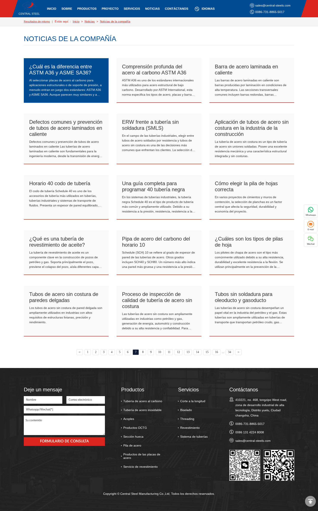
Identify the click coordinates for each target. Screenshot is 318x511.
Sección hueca (133, 436)
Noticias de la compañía (115, 21)
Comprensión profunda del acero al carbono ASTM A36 (154, 70)
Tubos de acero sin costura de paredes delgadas (63, 297)
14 (197, 352)
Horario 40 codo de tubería (59, 183)
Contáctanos (176, 8)
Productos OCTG (135, 427)
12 (178, 352)
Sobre (66, 8)
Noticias (152, 8)
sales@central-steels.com (273, 5)
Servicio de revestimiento (140, 466)
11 (169, 352)
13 (188, 352)
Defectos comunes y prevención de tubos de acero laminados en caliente (65, 128)
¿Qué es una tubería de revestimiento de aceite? (57, 242)
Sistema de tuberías (194, 436)
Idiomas (208, 8)
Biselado (186, 410)
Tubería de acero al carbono (142, 401)
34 (229, 352)
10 (159, 352)
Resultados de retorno (37, 21)
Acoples (128, 419)
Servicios (132, 8)
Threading (187, 419)
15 (207, 352)
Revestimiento (190, 427)
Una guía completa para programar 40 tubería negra (153, 186)
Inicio (51, 8)
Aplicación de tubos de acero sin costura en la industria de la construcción (252, 128)
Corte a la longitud (192, 401)
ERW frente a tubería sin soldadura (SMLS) (150, 125)
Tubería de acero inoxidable (142, 410)
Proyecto (110, 8)
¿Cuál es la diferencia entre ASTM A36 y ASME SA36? (60, 70)
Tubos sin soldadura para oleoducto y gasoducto (243, 297)
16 (216, 352)
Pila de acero (132, 445)
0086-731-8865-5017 (269, 12)
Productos (86, 8)
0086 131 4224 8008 (249, 432)
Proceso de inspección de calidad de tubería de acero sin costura (157, 300)
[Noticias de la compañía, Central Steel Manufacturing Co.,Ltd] (29, 10)
